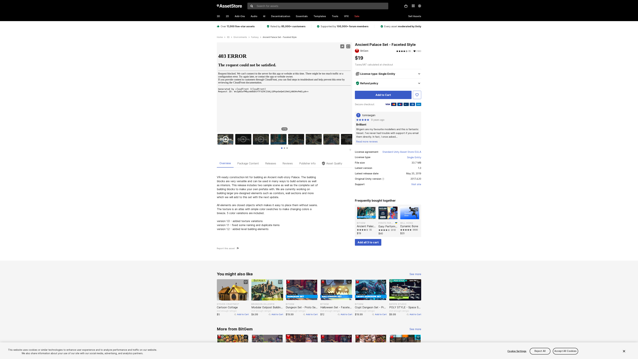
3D (218, 16)
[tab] (281, 148)
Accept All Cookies (565, 351)
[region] (284, 88)
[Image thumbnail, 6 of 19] (314, 139)
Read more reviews (367, 141)
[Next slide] (350, 150)
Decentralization (280, 16)
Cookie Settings (516, 351)
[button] (406, 6)
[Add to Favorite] (417, 95)
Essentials (302, 16)
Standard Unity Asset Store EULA (401, 151)
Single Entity (414, 157)
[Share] (342, 46)
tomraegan (368, 115)
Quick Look (368, 216)
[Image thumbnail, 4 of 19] (279, 139)
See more (415, 274)
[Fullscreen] (348, 46)
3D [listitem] (228, 37)
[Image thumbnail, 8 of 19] (350, 139)
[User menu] (419, 6)
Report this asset (226, 248)
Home (220, 37)
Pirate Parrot (386, 223)
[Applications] (413, 6)
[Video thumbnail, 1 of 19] (226, 139)
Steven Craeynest (228, 304)
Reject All (540, 351)
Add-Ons (240, 16)
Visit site (416, 184)
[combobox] (317, 6)
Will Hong (406, 223)
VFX (346, 16)
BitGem (361, 223)
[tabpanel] (284, 203)
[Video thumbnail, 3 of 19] (261, 139)
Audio (254, 16)
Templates (320, 16)
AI (264, 16)
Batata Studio (398, 304)
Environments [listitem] (240, 37)
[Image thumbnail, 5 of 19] (297, 139)
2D (227, 16)
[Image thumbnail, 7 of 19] (332, 139)
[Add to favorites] (373, 209)
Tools (335, 16)
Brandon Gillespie (263, 304)
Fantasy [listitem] (255, 37)
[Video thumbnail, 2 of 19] (244, 139)
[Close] (624, 351)
